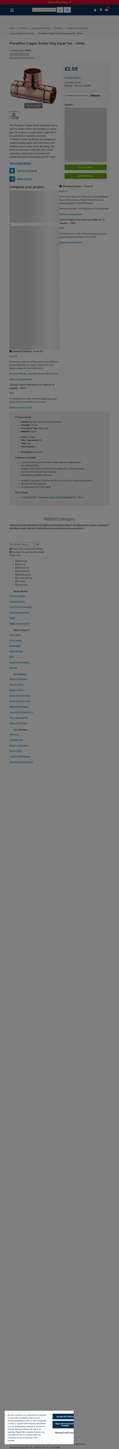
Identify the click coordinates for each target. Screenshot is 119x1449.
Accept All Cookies (65, 1416)
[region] (39, 1427)
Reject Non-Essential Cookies (65, 1425)
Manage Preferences (65, 1432)
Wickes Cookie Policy (25, 1440)
